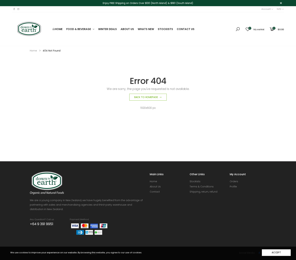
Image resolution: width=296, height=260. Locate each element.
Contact (155, 191)
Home (153, 181)
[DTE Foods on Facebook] (14, 9)
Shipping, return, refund (203, 191)
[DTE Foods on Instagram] (18, 9)
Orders (234, 181)
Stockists (195, 181)
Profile (233, 186)
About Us (155, 186)
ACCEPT (276, 252)
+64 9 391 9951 (41, 224)
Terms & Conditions (202, 186)
